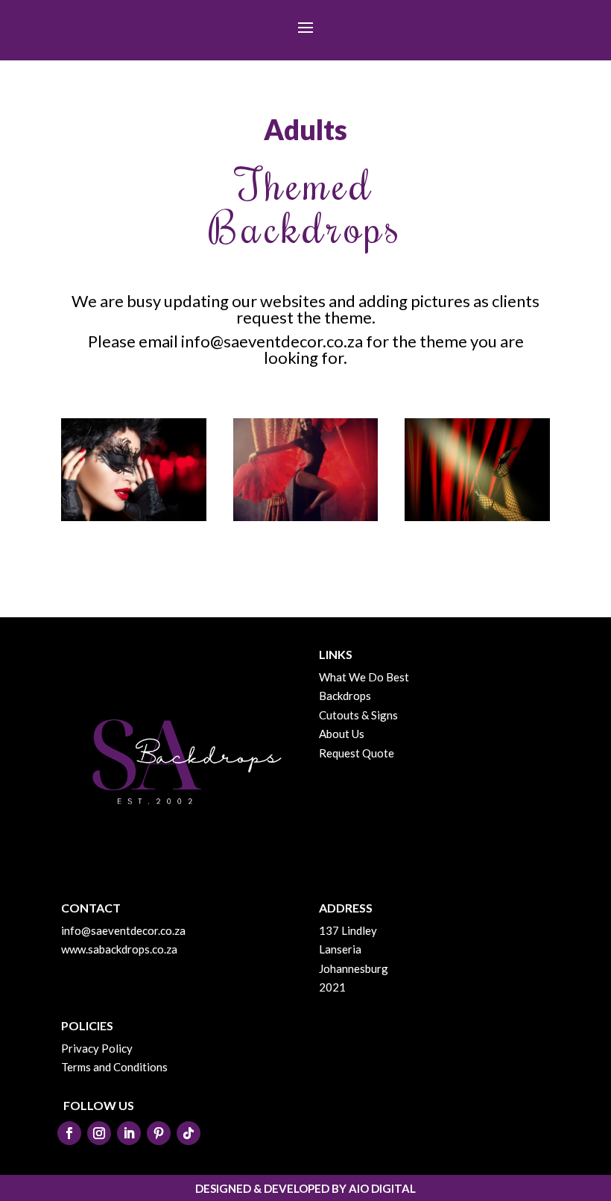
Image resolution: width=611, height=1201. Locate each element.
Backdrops (345, 695)
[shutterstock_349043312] (306, 516)
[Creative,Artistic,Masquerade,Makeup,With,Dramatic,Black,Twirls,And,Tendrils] (133, 516)
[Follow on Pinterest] (159, 1133)
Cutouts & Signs (358, 715)
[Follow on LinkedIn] (129, 1133)
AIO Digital (382, 1188)
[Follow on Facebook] (69, 1133)
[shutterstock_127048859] (477, 516)
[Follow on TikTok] (188, 1133)
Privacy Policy (97, 1048)
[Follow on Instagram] (99, 1133)
